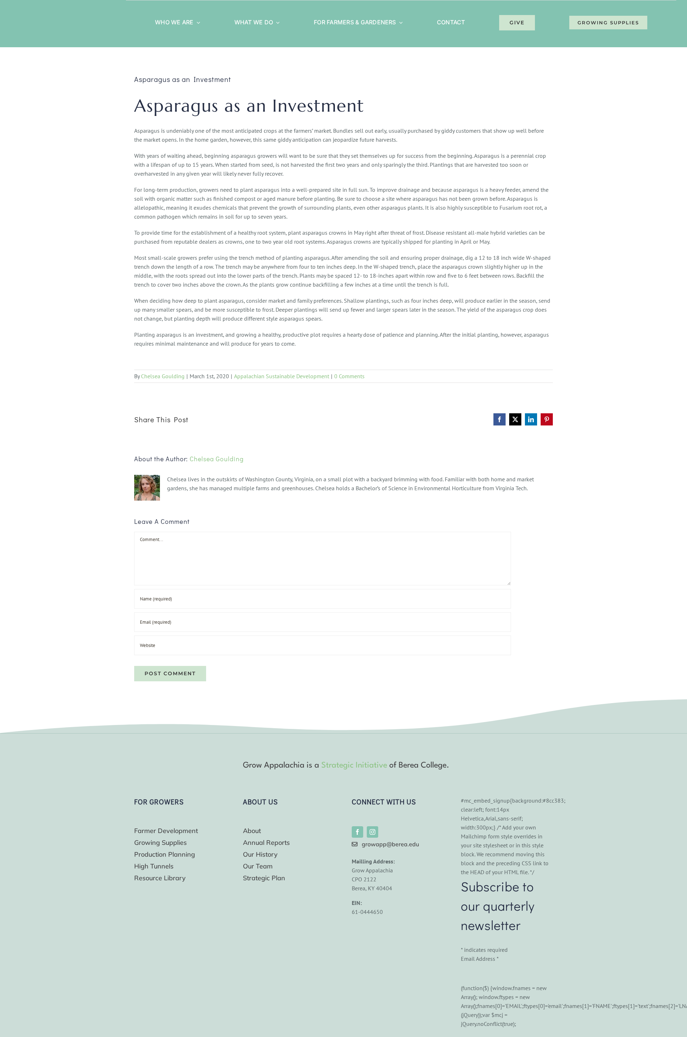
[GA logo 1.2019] (154, 761)
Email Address (480, 958)
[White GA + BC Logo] (55, 11)
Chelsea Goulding (163, 376)
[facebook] (357, 832)
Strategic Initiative (354, 765)
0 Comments (349, 376)
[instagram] (372, 832)
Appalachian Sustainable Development (281, 376)
